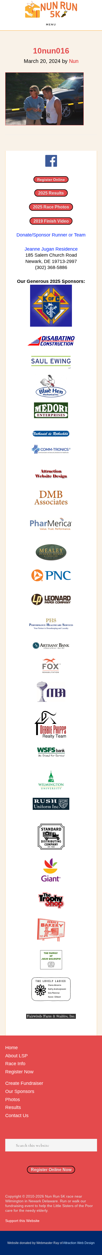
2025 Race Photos (51, 207)
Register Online (51, 179)
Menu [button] (51, 24)
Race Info (15, 1063)
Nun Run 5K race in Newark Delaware (51, 9)
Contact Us (17, 1115)
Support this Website (22, 1221)
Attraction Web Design (79, 1243)
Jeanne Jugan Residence (51, 249)
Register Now (19, 1071)
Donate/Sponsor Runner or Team (51, 235)
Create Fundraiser (24, 1083)
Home (11, 1047)
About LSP (16, 1055)
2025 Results (51, 193)
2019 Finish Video (51, 221)
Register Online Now (51, 1169)
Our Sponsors (19, 1091)
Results (13, 1107)
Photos (12, 1099)
